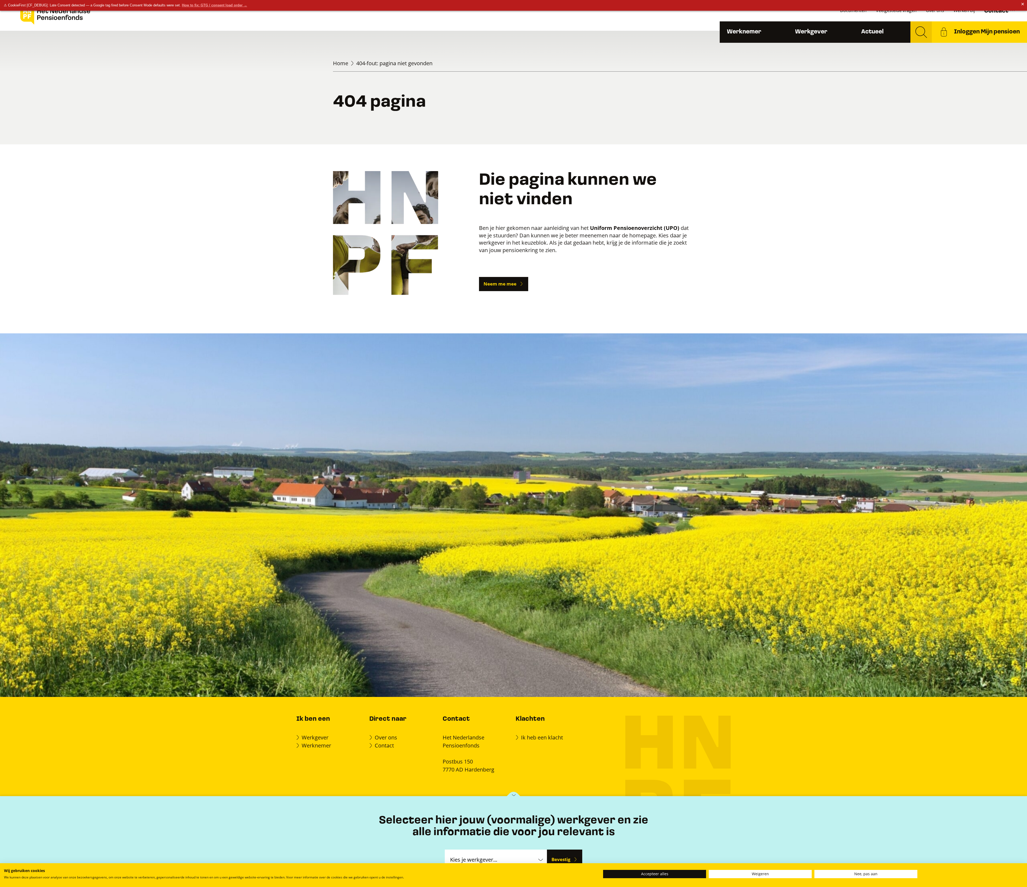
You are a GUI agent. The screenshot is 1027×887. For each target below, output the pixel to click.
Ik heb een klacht (542, 737)
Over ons (386, 737)
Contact (384, 745)
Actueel (872, 32)
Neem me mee (500, 284)
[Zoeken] (921, 32)
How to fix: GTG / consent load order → (214, 5)
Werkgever (811, 32)
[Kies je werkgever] (514, 796)
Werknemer (744, 32)
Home (340, 63)
